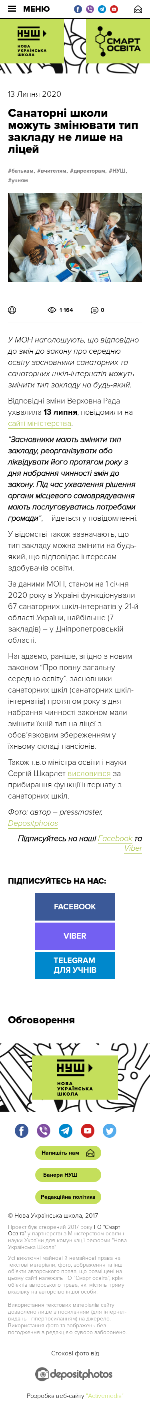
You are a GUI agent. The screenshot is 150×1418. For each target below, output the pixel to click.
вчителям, (54, 171)
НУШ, (119, 171)
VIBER (75, 936)
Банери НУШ (60, 1174)
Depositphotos (33, 823)
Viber (133, 848)
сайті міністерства (39, 423)
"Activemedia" (105, 1396)
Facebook (115, 838)
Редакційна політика (68, 1197)
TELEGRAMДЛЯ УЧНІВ (75, 965)
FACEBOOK (75, 907)
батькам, (23, 171)
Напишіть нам (138, 9)
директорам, (90, 171)
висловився (89, 773)
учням (20, 180)
